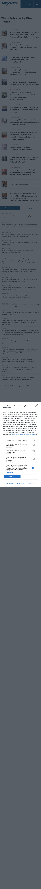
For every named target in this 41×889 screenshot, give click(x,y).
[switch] (33, 445)
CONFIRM (12, 476)
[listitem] (20, 440)
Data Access (20, 483)
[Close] (37, 406)
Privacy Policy (31, 483)
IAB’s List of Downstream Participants (23, 434)
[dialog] (20, 444)
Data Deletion (10, 483)
